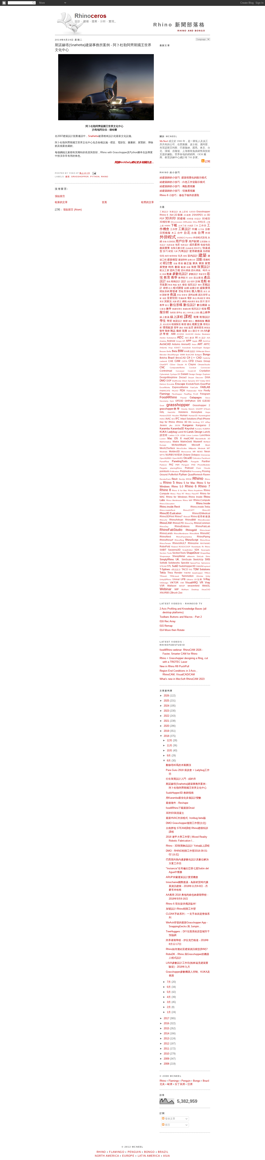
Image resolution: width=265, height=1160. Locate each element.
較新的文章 (61, 202)
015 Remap (166, 625)
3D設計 (197, 219)
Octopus (195, 454)
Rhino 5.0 (177, 486)
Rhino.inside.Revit (170, 506)
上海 (208, 222)
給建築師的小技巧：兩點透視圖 (177, 186)
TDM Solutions (201, 569)
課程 (188, 316)
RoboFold (165, 546)
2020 (167, 725)
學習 (169, 320)
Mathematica (165, 442)
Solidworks (174, 562)
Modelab (163, 452)
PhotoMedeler (203, 465)
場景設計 (192, 284)
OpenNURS (177, 458)
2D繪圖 (187, 215)
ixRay (207, 422)
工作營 (174, 229)
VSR (162, 585)
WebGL (206, 585)
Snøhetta (93, 136)
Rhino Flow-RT (192, 494)
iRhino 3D (181, 422)
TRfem (207, 573)
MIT (208, 448)
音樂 (175, 263)
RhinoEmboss (182, 526)
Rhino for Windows (176, 497)
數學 (168, 308)
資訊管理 (203, 294)
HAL (162, 412)
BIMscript (200, 351)
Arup (170, 348)
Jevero (163, 425)
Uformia (199, 576)
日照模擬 (165, 232)
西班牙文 (198, 248)
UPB (183, 579)
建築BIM (182, 259)
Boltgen (198, 355)
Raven (206, 474)
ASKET (177, 348)
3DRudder (187, 222)
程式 (170, 288)
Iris (189, 422)
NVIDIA (178, 454)
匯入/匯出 (197, 291)
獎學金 (179, 312)
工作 (196, 226)
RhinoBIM (190, 519)
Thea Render (174, 572)
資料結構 (193, 294)
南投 (185, 256)
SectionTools (179, 553)
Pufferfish (173, 474)
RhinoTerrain (165, 543)
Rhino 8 (165, 490)
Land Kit (182, 432)
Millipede (192, 448)
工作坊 (202, 225)
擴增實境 (199, 327)
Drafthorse (176, 381)
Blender (163, 355)
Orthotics (197, 458)
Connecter (205, 368)
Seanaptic (205, 550)
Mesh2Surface (167, 448)
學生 (163, 320)
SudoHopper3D (187, 566)
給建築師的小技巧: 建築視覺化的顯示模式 (183, 177)
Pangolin (195, 461)
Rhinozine (193, 543)
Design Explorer (203, 374)
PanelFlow (164, 461)
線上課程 (183, 212)
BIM (180, 351)
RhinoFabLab (203, 526)
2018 (167, 735)
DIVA (207, 377)
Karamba (165, 428)
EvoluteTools (193, 384)
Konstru (198, 429)
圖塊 (208, 298)
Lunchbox (205, 435)
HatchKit (171, 412)
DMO (162, 380)
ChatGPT (164, 364)
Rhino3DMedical (201, 513)
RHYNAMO (205, 543)
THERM (187, 573)
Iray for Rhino (167, 422)
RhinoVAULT (179, 543)
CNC (162, 367)
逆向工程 (175, 270)
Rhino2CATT (188, 510)
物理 (167, 256)
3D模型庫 (165, 222)
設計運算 (191, 281)
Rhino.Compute (201, 500)
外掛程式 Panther (185, 238)
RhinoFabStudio (171, 529)
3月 (169, 1002)
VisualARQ (191, 582)
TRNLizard (174, 576)
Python (95, 177)
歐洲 (169, 1084)
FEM (200, 391)
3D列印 (170, 218)
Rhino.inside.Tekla (200, 506)
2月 (169, 1007)
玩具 (180, 255)
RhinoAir (163, 520)
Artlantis (163, 348)
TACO (185, 569)
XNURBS (165, 592)
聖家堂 (184, 295)
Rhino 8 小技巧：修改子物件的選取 (179, 195)
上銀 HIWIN (165, 226)
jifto (170, 425)
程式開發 (178, 287)
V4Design (164, 583)
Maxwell (197, 441)
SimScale (187, 559)
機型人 (191, 321)
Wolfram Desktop (190, 589)
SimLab (200, 556)
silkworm (191, 556)
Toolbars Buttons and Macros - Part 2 (181, 616)
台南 (194, 232)
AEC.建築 (189, 338)
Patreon (163, 465)
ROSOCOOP (184, 547)
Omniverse (205, 455)
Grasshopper (203, 211)
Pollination (174, 471)
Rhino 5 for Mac (186, 482)
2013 (167, 1038)
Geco (207, 398)
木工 (174, 233)
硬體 (165, 288)
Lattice (172, 435)
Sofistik (163, 562)
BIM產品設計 (190, 351)
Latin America (149, 1155)
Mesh (207, 445)
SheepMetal (178, 556)
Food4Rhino (168, 397)
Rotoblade (196, 547)
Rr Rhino (206, 547)
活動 (199, 259)
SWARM (200, 566)
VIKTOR (174, 582)
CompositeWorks (177, 368)
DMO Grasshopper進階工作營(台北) (186, 823)
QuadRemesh (195, 474)
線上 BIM (187, 312)
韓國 (186, 328)
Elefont (163, 384)
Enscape (180, 383)
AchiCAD (189, 334)
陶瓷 (170, 285)
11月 (170, 745)
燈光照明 (167, 324)
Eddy (202, 381)
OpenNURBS (165, 458)
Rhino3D (206, 510)
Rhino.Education (167, 504)
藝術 (178, 330)
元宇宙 (201, 229)
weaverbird (193, 585)
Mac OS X (174, 438)
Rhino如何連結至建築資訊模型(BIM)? (187, 949)
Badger (207, 348)
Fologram (205, 394)
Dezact (182, 377)
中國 (194, 229)
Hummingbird (204, 415)
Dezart (191, 377)
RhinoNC (205, 533)
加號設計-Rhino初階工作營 (181, 908)
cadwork (163, 361)
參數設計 (193, 274)
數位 (167, 305)
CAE (170, 361)
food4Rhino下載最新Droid (180, 807)
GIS (199, 401)
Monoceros (186, 452)
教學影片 (183, 277)
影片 (202, 301)
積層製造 (176, 324)
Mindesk (201, 448)
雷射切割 (172, 298)
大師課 (190, 226)
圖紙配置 (201, 298)
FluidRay (188, 394)
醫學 (162, 331)
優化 (189, 324)
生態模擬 (171, 241)
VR (201, 582)
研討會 (167, 263)
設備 (197, 281)
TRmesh (163, 576)
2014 (167, 1033)
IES (173, 419)
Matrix (176, 441)
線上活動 (195, 312)
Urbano (190, 579)
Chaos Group (202, 361)
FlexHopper (177, 394)
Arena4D (186, 344)
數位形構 (176, 304)
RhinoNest (165, 536)
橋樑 (185, 321)
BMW (182, 355)
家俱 (201, 263)
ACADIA (180, 334)
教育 (167, 277)
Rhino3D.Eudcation (170, 513)
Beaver (163, 351)
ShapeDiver (192, 552)
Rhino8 (187, 517)
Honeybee (196, 412)
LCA (177, 435)
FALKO (175, 391)
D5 (179, 374)
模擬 (204, 308)
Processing (196, 471)
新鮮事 (165, 294)
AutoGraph (197, 348)
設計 (183, 281)
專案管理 (202, 274)
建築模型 (172, 259)
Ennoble (170, 384)
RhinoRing (179, 540)
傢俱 (184, 284)
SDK (196, 549)
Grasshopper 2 (201, 405)
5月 (169, 991)
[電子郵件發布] (94, 173)
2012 (167, 1043)
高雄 (164, 274)
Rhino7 (179, 516)
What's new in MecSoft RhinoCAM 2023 (182, 678)
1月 (169, 1012)
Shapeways (165, 556)
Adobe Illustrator (202, 334)
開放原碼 (164, 291)
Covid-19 (192, 371)
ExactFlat (205, 384)
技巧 (165, 251)
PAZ (171, 464)
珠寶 (194, 267)
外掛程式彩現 (200, 237)
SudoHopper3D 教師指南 (180, 792)
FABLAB (205, 387)
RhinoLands (166, 533)
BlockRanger (173, 355)
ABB (173, 334)
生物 (164, 241)
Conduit (192, 368)
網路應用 (191, 301)
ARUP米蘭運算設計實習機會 (182, 877)
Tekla (163, 572)
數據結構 (187, 309)
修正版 (188, 263)
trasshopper (197, 573)
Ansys (179, 341)
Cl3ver (172, 364)
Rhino (104, 177)
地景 (177, 244)
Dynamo (191, 381)
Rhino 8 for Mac (179, 490)
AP (183, 341)
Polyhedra (185, 471)
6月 (169, 986)
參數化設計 (180, 273)
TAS (190, 569)
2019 (167, 730)
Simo (208, 556)
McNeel (164, 141)
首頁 (104, 202)
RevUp (182, 479)
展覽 (207, 263)
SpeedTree (195, 563)
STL (169, 566)
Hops (207, 412)
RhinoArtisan (176, 519)
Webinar (165, 589)
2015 (167, 1028)
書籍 (177, 267)
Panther (206, 461)
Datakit (184, 374)
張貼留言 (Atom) (72, 209)
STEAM (163, 566)
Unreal (176, 579)
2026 (167, 695)
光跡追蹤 (170, 245)
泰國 (188, 267)
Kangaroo (188, 425)
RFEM (188, 479)
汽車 (176, 251)
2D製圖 (178, 215)
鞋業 (196, 317)
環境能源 (168, 327)
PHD (193, 465)
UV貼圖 (198, 579)
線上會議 (164, 317)
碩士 (179, 301)
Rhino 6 (164, 215)
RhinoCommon (202, 523)
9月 (169, 755)
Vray (207, 582)
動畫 (169, 273)
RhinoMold (194, 533)
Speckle (185, 562)
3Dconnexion (176, 222)
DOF (168, 380)
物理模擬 (173, 256)
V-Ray (206, 579)
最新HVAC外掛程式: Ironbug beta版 (186, 818)
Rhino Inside (196, 497)
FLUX (195, 394)
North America (107, 1155)
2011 (167, 1048)
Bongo (206, 354)
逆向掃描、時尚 (199, 270)
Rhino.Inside (203, 503)
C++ (193, 357)
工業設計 (164, 212)
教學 (174, 277)
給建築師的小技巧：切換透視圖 (177, 190)
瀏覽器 (207, 328)
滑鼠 (179, 295)
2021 (167, 720)
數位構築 (202, 305)
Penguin (185, 465)
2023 (167, 710)
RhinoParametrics (184, 537)
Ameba (163, 341)
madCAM (189, 438)
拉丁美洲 (180, 1084)
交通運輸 (204, 241)
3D (205, 215)
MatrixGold (186, 441)
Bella (169, 351)
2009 (167, 1058)
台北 (187, 232)
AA (202, 331)
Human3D (193, 415)
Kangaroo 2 (203, 425)
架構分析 (191, 260)
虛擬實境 (205, 287)
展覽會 (164, 267)
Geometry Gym (167, 401)
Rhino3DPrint (167, 516)
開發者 (174, 291)
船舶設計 (175, 281)
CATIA (184, 361)
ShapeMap (205, 553)
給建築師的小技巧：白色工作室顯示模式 (182, 182)
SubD (175, 566)
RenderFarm (165, 479)
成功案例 (194, 244)
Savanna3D (174, 549)
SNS (207, 559)
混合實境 (198, 277)
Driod (184, 381)
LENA (182, 435)
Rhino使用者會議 (200, 516)
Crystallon (204, 370)
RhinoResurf (166, 540)
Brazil (171, 357)
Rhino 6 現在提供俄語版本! (181, 903)
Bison (207, 351)
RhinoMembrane (181, 533)
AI (196, 337)
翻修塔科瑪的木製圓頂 (178, 765)
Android (171, 341)
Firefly (207, 390)
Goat (162, 405)
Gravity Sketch (188, 409)
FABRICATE (165, 391)
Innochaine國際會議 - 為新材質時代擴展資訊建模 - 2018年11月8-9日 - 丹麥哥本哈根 (187, 886)
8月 (169, 760)
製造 (198, 301)
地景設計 (185, 245)
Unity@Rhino (165, 579)
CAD (199, 357)
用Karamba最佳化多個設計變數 (183, 797)
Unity (208, 576)
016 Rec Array (168, 621)
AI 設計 (202, 338)
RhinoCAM (166, 523)
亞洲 (189, 1084)
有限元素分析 (178, 248)
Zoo (180, 592)
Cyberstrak (164, 374)
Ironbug (196, 422)
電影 (189, 298)
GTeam (207, 409)
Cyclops (173, 374)
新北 (206, 291)
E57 (198, 381)
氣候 (183, 267)
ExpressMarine (180, 387)
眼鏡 (169, 281)
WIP (176, 589)
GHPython (190, 401)
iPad (199, 418)
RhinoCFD (178, 523)
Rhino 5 (169, 482)
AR (200, 340)
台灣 (201, 232)
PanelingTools (180, 461)
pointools (164, 471)
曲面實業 (165, 248)
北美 (162, 1084)
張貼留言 (60, 196)
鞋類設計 (205, 317)
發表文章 (169, 1118)
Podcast (189, 468)
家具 (195, 263)
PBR (177, 465)
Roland (174, 547)
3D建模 (181, 218)
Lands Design (194, 431)
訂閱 (207, 161)
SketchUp (198, 559)
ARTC (207, 344)
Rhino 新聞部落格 (179, 25)
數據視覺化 (177, 309)
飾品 (195, 298)
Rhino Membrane (174, 500)
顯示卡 (196, 331)
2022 (167, 715)
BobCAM (190, 355)
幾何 (200, 285)
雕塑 (183, 324)
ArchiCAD (165, 344)
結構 (186, 288)
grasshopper (80, 177)
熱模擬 (173, 312)
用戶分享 (182, 241)
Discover (199, 377)
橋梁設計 (177, 321)
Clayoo (192, 364)
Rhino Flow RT (177, 494)
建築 (67, 177)
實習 (162, 301)
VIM (182, 583)
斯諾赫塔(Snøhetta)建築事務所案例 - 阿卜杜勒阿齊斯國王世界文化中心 (103, 47)
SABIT (163, 549)
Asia (166, 1155)
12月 (170, 740)
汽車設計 (183, 251)
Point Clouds (203, 468)
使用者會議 (195, 251)
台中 (180, 232)
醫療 (167, 331)
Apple (194, 341)
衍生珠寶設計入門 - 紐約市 (181, 778)
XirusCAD (206, 589)
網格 (184, 301)
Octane (187, 454)
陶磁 (175, 285)
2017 (167, 1018)
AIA (208, 338)
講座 (181, 328)
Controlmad (166, 370)
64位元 (202, 222)
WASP (182, 586)
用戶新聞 (194, 241)
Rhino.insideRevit (167, 510)
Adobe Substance (168, 338)
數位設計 (189, 304)
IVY (202, 422)
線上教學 (205, 312)
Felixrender (192, 391)
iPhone (206, 418)
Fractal (183, 398)
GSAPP (199, 409)
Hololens (183, 412)
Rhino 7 (204, 486)
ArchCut (206, 341)
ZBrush (174, 592)
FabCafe (194, 387)
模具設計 (196, 308)
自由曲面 (189, 248)
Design (192, 374)
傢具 (180, 285)
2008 (167, 1063)
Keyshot (189, 428)
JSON (177, 425)
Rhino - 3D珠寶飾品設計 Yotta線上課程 (188, 845)
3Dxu (195, 222)
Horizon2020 (165, 415)
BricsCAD (181, 357)
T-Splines (165, 569)
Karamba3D (177, 428)
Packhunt (206, 458)
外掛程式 (168, 237)
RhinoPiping (203, 536)
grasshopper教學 (170, 408)
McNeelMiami (179, 445)
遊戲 (164, 298)
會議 (173, 294)
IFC (177, 418)
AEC (180, 337)
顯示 (190, 331)
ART (200, 344)
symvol (207, 566)
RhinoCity (189, 523)
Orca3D (188, 458)
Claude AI (182, 364)
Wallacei (171, 585)
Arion (194, 344)
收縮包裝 (205, 244)
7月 (169, 981)
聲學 (176, 327)
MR (194, 452)
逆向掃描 (185, 270)
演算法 (168, 301)
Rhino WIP (188, 500)
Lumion (195, 435)
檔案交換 (197, 324)
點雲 (191, 327)
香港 (180, 263)
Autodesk (186, 348)
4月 (169, 997)
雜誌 (172, 330)
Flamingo (165, 393)
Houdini (175, 415)
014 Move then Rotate (172, 630)
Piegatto (163, 468)
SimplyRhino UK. (170, 559)
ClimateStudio (204, 364)
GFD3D (179, 401)
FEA (182, 390)
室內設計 (193, 255)
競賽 (184, 330)
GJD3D (192, 212)
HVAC (162, 419)
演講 (174, 301)
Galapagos (196, 397)
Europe (128, 1155)
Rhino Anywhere (195, 490)
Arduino (176, 344)
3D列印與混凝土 (175, 812)
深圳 (191, 278)
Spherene (205, 563)
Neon (207, 451)
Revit (175, 478)
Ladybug (172, 431)
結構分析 (194, 288)
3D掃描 (190, 219)
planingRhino (176, 468)
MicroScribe (182, 448)
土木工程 (182, 226)
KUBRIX (206, 429)
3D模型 (206, 218)
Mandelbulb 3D (202, 439)
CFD (191, 361)
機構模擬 (199, 321)
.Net (171, 215)
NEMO (200, 452)
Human (184, 415)
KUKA (163, 431)
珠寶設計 (174, 212)
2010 (167, 1053)
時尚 (171, 267)
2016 (167, 1023)
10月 (170, 750)
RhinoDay (164, 526)
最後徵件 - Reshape (177, 802)
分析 (207, 229)
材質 (170, 251)
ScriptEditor (187, 550)
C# (188, 357)
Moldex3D (174, 451)
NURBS (169, 454)
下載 (174, 225)
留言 (167, 1124)
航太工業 (164, 270)
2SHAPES (197, 215)
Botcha (163, 357)
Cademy (206, 358)
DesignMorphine (168, 377)
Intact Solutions (188, 418)
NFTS (162, 455)
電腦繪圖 (182, 298)
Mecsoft (196, 445)
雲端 (180, 291)
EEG (208, 381)
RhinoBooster (204, 520)
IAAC (168, 418)
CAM (177, 361)
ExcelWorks (165, 387)
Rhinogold (191, 530)
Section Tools (166, 553)
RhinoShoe (205, 540)
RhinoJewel (205, 530)
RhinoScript (191, 539)
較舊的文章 (147, 202)
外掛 (207, 233)
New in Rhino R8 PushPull (174, 666)
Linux (188, 435)
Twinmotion (188, 576)
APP (188, 340)
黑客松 (187, 291)
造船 (204, 281)
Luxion (163, 439)
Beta (174, 351)
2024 (167, 705)
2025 (167, 700)
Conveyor (180, 371)
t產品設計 (176, 569)
